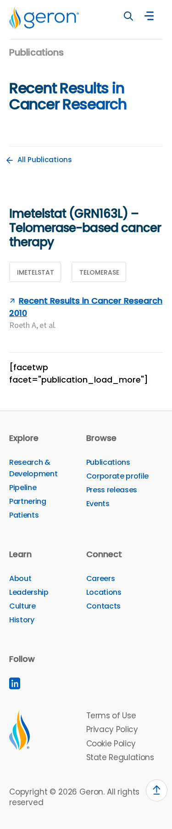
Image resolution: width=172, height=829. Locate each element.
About (20, 578)
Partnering (27, 501)
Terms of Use (111, 715)
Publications (108, 462)
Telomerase (99, 272)
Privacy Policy (112, 729)
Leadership (29, 592)
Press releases (112, 490)
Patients (24, 515)
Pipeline (22, 487)
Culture (22, 606)
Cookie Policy (111, 743)
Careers (100, 578)
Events (98, 503)
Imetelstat (35, 272)
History (21, 620)
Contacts (103, 606)
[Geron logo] (44, 18)
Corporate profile (117, 476)
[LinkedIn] (14, 683)
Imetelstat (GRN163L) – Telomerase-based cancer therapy (85, 227)
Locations (104, 592)
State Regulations (120, 757)
